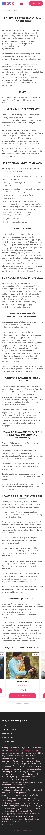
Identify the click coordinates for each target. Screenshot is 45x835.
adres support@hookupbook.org (23, 750)
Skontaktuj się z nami (10, 737)
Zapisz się (36, 3)
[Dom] (8, 3)
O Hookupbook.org (9, 729)
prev (18, 705)
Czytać (22, 690)
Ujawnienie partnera (10, 741)
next (26, 705)
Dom (4, 725)
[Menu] (21, 3)
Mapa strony (7, 733)
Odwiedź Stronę (22, 695)
